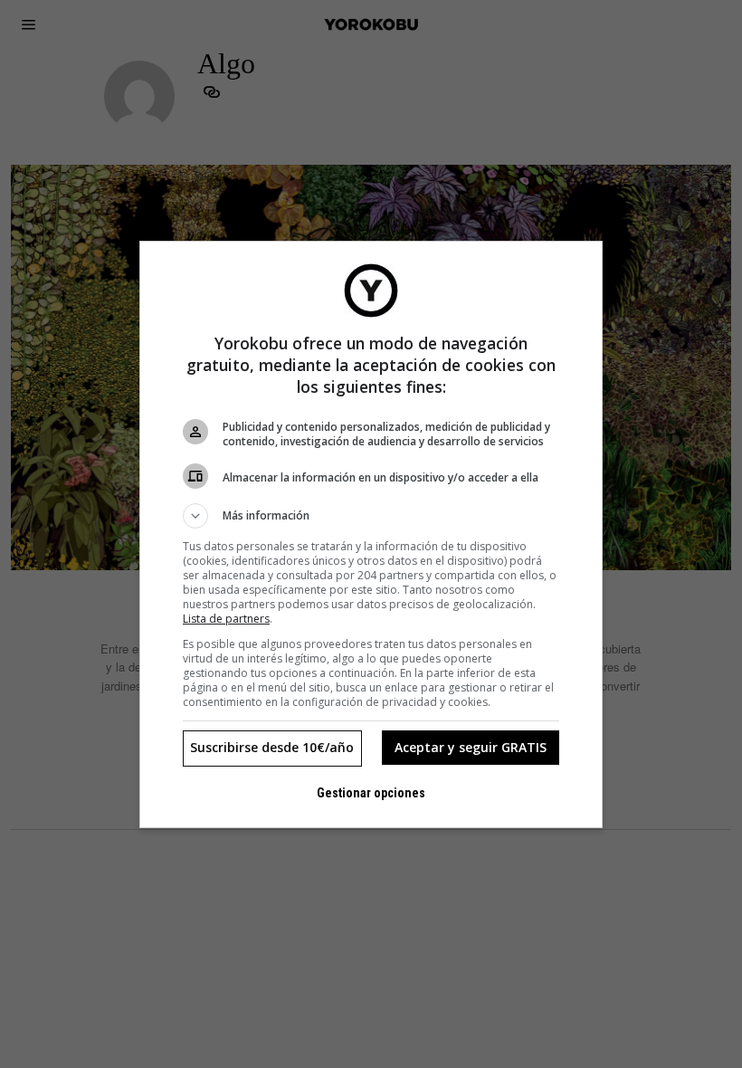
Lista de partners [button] (226, 618)
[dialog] (371, 534)
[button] (371, 516)
